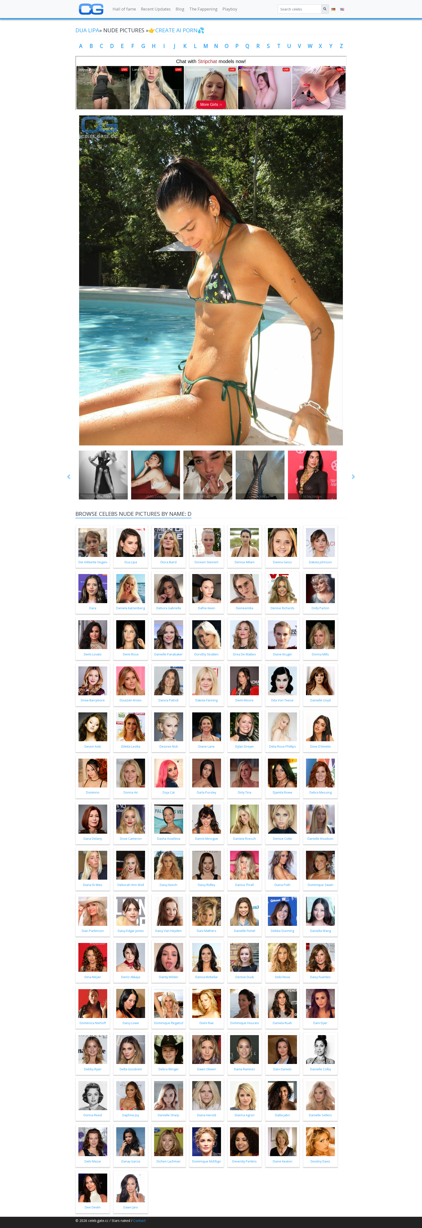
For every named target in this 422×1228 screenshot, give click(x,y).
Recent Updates (156, 9)
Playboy (229, 9)
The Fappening (203, 9)
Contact (139, 1220)
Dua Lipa (87, 30)
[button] (69, 477)
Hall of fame (124, 9)
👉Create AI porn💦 (176, 30)
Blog (180, 9)
